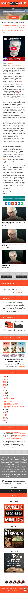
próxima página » (21, 276)
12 (5, 389)
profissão (14, 30)
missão (4, 29)
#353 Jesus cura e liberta (11, 403)
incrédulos (9, 27)
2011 (4, 417)
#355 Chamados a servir (11, 400)
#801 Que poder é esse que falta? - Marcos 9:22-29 (13, 223)
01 (5, 415)
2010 (4, 419)
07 (5, 395)
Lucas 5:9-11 (10, 63)
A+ (25, 588)
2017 (4, 379)
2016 (4, 381)
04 (5, 411)
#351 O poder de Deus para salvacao (14, 406)
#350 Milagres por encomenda (12, 408)
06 (5, 397)
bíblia (6, 25)
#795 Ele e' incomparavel (10, 265)
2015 (4, 382)
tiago (3, 32)
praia (8, 30)
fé (20, 25)
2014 (4, 384)
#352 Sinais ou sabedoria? (11, 404)
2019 (4, 376)
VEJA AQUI (19, 292)
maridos (22, 27)
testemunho (20, 30)
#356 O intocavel (9, 398)
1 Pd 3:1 (5, 159)
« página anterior (6, 276)
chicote (10, 25)
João (18, 27)
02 (5, 414)
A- (25, 590)
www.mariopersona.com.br (16, 461)
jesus (14, 27)
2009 (4, 420)
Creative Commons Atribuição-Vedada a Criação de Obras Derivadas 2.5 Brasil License (14, 437)
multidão (9, 29)
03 (5, 412)
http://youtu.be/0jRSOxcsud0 (14, 65)
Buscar (14, 17)
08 (5, 393)
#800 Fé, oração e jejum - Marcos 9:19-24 (13, 244)
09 (5, 392)
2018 (4, 378)
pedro (14, 29)
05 (5, 409)
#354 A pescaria (8, 401)
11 (5, 390)
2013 (4, 386)
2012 (4, 387)
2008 (4, 422)
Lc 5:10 (16, 92)
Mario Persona (22, 433)
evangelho (16, 25)
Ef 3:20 (19, 81)
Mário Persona (17, 590)
